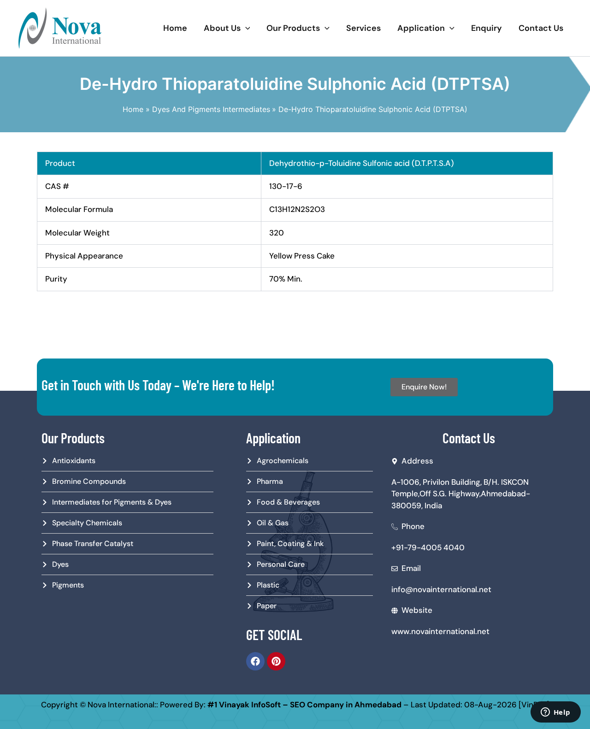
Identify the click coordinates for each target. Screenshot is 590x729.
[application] (245, 28)
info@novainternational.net (441, 589)
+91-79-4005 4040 (428, 547)
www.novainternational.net (440, 631)
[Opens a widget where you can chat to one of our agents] (555, 712)
